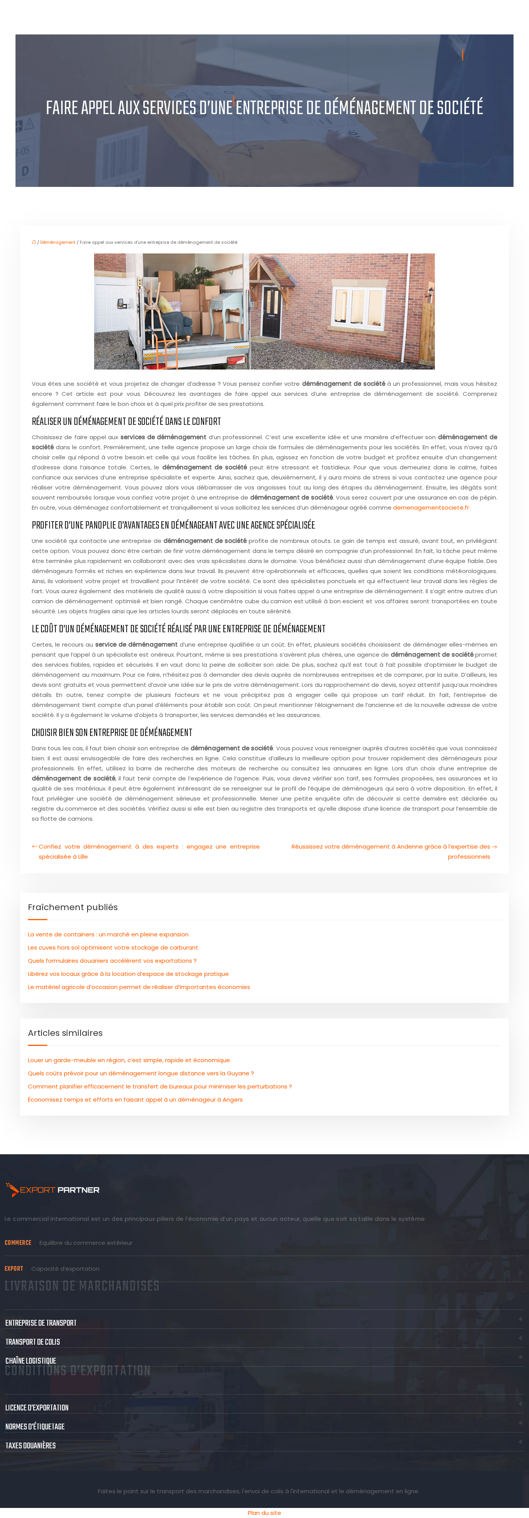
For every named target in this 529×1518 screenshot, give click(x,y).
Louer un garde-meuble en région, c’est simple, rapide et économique (129, 1060)
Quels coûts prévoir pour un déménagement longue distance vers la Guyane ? (141, 1073)
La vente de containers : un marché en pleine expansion (108, 934)
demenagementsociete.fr (431, 507)
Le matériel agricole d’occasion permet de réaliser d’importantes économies (139, 987)
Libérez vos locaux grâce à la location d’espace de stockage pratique (128, 974)
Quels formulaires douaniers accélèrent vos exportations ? (112, 961)
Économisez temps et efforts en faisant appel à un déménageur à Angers (135, 1099)
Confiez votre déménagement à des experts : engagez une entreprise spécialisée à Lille (149, 851)
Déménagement (58, 242)
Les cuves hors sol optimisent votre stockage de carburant (113, 947)
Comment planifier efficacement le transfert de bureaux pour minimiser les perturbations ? (160, 1086)
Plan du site (264, 1513)
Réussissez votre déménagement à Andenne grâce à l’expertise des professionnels (391, 851)
